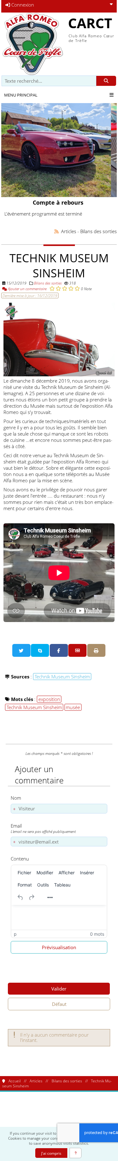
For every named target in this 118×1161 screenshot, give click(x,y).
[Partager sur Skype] (40, 650)
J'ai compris (51, 1153)
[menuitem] (24, 872)
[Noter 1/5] (52, 288)
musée (73, 707)
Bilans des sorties (48, 282)
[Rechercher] (106, 81)
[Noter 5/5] (77, 288)
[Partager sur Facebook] (59, 650)
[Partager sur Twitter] (21, 650)
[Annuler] (20, 897)
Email (43, 828)
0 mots (97, 934)
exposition (49, 699)
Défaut (59, 1004)
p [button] (15, 934)
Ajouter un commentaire (27, 288)
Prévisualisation (59, 947)
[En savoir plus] (76, 1153)
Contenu (20, 858)
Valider (58, 989)
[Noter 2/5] (58, 288)
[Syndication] (56, 231)
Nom (16, 798)
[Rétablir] (31, 897)
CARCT (90, 22)
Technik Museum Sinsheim (62, 676)
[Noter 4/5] (71, 288)
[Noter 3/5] (64, 288)
